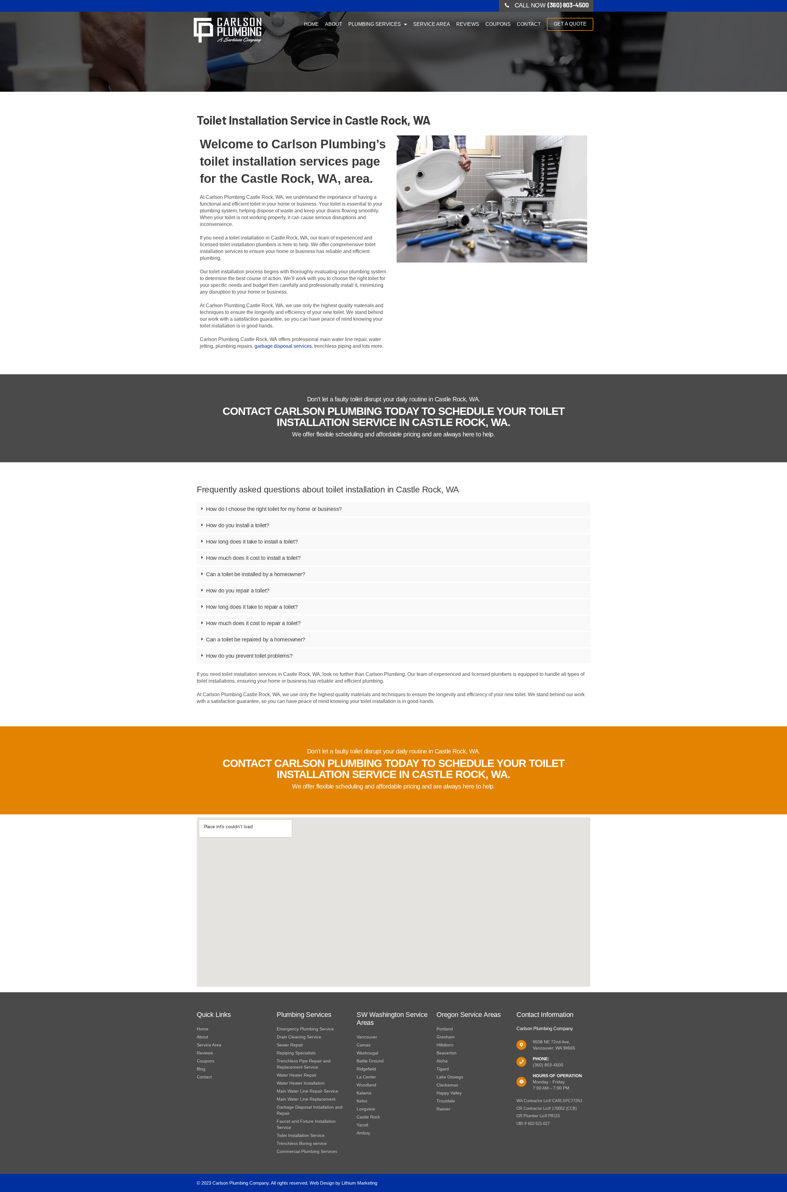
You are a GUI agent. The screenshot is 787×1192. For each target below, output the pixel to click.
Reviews (467, 24)
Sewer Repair (290, 1044)
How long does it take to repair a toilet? (252, 607)
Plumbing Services (374, 24)
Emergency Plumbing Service (305, 1028)
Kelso (362, 1100)
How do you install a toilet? (237, 525)
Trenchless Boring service (302, 1143)
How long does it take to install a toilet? (252, 542)
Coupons (498, 24)
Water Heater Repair (297, 1075)
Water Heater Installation (301, 1083)
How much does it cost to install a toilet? (253, 558)
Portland (445, 1028)
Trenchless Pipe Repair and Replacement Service (303, 1064)
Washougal (367, 1052)
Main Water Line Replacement (306, 1099)
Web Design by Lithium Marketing (343, 1183)
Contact (529, 24)
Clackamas (447, 1084)
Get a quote (570, 23)
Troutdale (446, 1100)
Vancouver (367, 1036)
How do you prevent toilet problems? (249, 656)
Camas (363, 1044)
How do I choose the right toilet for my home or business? (274, 509)
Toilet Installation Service (301, 1135)
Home (311, 24)
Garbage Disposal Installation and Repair (309, 1110)
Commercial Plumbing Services (307, 1151)
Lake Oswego (450, 1076)
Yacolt (362, 1124)
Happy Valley (449, 1092)
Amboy (363, 1132)
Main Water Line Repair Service (307, 1091)
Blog (201, 1068)
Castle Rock (368, 1116)
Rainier (443, 1108)
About (333, 24)
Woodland (366, 1084)
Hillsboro (445, 1044)
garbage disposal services (282, 346)
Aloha (442, 1060)
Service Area (431, 24)
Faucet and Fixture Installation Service (306, 1124)
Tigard (443, 1068)
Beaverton (447, 1052)
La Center (366, 1076)
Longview (366, 1108)
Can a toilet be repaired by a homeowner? (255, 639)
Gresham (446, 1036)
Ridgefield (366, 1068)
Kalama (364, 1092)
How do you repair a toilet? (237, 591)
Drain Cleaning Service (299, 1036)
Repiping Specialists (296, 1052)
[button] (393, 509)
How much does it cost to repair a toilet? (253, 623)
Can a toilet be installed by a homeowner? (255, 574)
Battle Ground (370, 1060)
